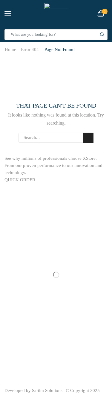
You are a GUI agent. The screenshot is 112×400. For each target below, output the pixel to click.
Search (88, 138)
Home (10, 49)
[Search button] (102, 35)
